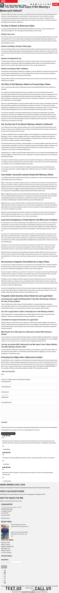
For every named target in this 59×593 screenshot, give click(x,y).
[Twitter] (33, 4)
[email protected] (6, 515)
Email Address (4, 559)
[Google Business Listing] (5, 582)
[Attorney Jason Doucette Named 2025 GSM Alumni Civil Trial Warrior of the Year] (5, 535)
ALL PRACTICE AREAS (6, 552)
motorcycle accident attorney (40, 283)
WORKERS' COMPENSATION (7, 546)
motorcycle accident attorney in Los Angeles (15, 341)
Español (55, 4)
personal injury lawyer (12, 114)
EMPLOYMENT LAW (5, 548)
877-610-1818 (11, 1)
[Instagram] (46, 4)
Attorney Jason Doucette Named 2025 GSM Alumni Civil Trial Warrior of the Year (19, 534)
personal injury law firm (22, 494)
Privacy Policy (36, 430)
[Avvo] (51, 4)
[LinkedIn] (41, 4)
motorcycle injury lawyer (27, 216)
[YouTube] (36, 4)
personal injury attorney (32, 362)
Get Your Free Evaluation (8, 433)
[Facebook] (38, 4)
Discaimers (21, 430)
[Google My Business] (48, 4)
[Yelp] (43, 4)
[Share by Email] (31, 4)
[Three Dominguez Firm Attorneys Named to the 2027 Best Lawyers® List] (5, 527)
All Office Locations (5, 518)
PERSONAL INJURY (5, 542)
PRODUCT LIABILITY (5, 544)
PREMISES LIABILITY (6, 550)
